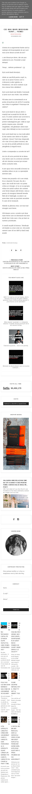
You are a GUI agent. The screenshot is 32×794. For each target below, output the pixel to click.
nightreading (16, 34)
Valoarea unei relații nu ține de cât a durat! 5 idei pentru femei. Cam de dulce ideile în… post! (15, 484)
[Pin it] (21, 250)
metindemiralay (11, 243)
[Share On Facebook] (11, 250)
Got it (21, 17)
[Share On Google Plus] (16, 250)
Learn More (13, 17)
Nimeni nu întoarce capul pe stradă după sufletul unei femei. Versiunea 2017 (5, 636)
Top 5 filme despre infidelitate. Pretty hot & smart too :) (15, 684)
